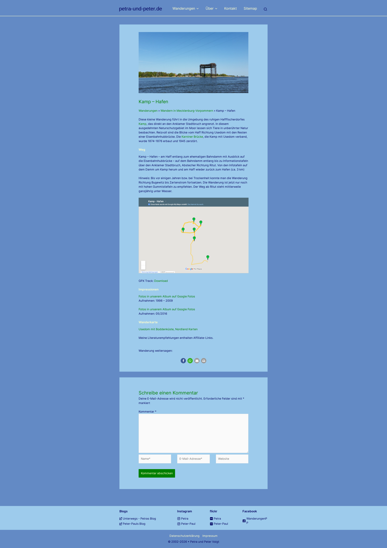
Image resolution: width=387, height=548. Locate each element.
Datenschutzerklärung (184, 536)
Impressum (210, 536)
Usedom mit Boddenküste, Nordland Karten (168, 329)
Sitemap (250, 8)
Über (210, 8)
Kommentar (147, 411)
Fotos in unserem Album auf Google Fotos (167, 296)
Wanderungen (183, 8)
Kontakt (230, 8)
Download (161, 281)
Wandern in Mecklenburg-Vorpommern (187, 110)
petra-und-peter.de (140, 8)
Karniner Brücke (192, 136)
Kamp (142, 124)
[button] (197, 8)
